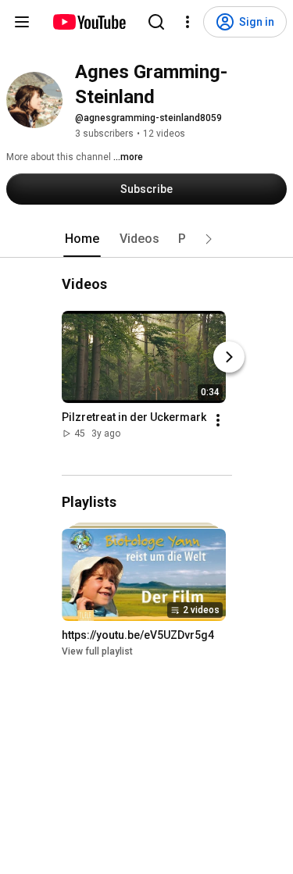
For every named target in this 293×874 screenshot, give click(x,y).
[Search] (156, 21)
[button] (208, 239)
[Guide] (22, 21)
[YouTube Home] (89, 22)
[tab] (82, 239)
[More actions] (218, 420)
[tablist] (146, 239)
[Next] (229, 357)
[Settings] (187, 21)
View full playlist (97, 651)
